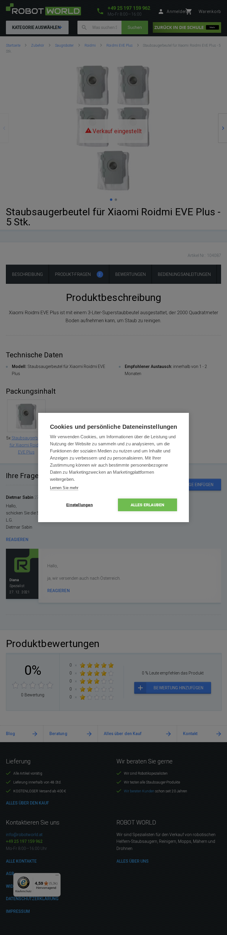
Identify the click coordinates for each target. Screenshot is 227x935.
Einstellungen (79, 504)
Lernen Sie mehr (64, 488)
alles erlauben (148, 504)
